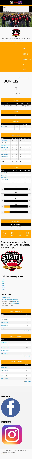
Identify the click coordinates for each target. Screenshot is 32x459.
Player (2, 138)
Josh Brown (4, 159)
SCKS (25, 138)
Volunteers (4, 126)
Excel (18, 301)
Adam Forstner (4, 156)
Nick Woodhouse (5, 173)
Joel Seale (3, 149)
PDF (14, 301)
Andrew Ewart (4, 154)
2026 (24, 70)
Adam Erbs (3, 143)
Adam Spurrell (4, 322)
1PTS (16, 138)
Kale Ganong (4, 177)
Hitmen (3, 129)
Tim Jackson (4, 328)
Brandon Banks (4, 350)
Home (24, 49)
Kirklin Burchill (4, 378)
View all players (27, 330)
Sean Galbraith (4, 145)
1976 (24, 64)
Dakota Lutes (4, 147)
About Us (25, 54)
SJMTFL (3, 454)
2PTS (20, 138)
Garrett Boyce (4, 353)
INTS (29, 138)
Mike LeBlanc (4, 325)
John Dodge (4, 175)
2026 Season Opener (16, 224)
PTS (27, 314)
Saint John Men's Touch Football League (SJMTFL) (12, 38)
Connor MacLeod (5, 347)
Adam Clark (4, 152)
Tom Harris (4, 140)
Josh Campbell (4, 319)
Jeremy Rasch (4, 179)
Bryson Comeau (5, 317)
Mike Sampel (4, 367)
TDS (12, 138)
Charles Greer (4, 370)
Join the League (27, 59)
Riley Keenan (4, 342)
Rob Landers (4, 373)
